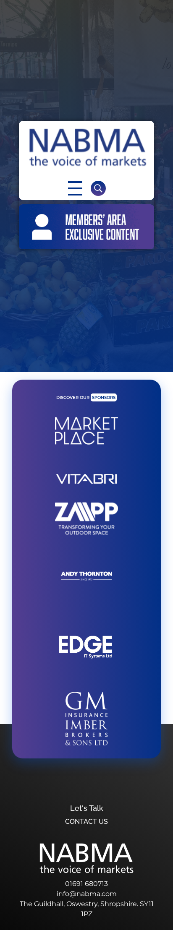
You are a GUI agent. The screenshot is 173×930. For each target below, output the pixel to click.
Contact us (86, 822)
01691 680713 (86, 884)
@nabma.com (93, 894)
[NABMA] (86, 147)
